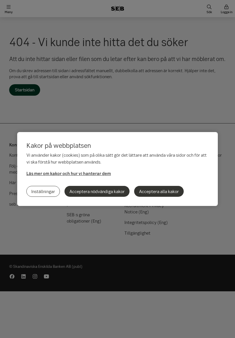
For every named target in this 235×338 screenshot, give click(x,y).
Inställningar (43, 191)
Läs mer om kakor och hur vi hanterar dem (68, 173)
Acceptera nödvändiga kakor (97, 191)
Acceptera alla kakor (159, 191)
